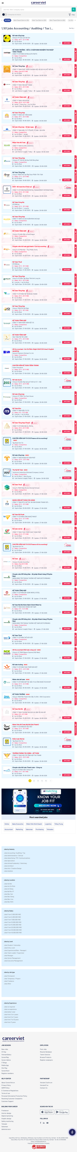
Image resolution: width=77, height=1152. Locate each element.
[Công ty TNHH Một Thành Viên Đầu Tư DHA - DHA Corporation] (7, 697)
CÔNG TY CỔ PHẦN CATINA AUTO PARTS (24, 54)
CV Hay (4, 1052)
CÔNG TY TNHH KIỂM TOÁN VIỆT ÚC (23, 322)
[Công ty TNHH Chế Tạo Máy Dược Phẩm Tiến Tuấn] (7, 175)
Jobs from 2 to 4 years (11, 1014)
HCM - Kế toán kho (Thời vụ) (22, 187)
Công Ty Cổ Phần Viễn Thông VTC (22, 770)
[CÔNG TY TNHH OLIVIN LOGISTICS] (7, 145)
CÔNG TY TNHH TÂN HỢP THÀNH (22, 85)
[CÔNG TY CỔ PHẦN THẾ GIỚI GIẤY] (7, 638)
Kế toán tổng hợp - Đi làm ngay (23, 127)
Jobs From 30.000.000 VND (13, 930)
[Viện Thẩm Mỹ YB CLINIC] (7, 338)
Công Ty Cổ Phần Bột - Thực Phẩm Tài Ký (25, 250)
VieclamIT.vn (44, 1085)
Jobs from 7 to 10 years (11, 1019)
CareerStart (6, 1071)
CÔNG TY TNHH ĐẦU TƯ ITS (20, 410)
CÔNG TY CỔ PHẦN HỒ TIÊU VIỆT (22, 726)
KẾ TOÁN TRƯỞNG (20, 694)
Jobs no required (9, 1007)
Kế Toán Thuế (17, 262)
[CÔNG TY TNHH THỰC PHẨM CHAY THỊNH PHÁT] (7, 532)
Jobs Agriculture (9, 861)
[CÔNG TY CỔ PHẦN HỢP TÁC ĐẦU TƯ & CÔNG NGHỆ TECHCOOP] (7, 682)
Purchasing (40, 829)
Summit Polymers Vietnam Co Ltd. (23, 353)
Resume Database (46, 1052)
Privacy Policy (6, 1085)
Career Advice (6, 1060)
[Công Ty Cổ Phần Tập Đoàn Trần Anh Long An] (7, 279)
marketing (19, 829)
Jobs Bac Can (8, 894)
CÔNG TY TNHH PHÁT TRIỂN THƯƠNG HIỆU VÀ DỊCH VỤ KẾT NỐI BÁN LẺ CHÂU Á (33, 69)
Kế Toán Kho (16, 408)
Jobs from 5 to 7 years (11, 1017)
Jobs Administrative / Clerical (13, 855)
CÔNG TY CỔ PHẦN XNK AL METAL (22, 426)
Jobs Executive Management (13, 961)
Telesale (4, 1124)
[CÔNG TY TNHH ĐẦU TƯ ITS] (7, 411)
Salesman (29, 829)
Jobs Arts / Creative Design (12, 868)
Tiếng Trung (58, 824)
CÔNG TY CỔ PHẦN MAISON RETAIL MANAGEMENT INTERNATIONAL (33, 190)
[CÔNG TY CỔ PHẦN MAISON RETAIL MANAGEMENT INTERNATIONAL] (7, 190)
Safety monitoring (7, 1121)
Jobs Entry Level (9, 948)
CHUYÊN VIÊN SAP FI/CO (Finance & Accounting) (29, 439)
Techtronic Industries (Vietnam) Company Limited (28, 472)
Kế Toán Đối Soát (18, 514)
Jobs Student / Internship (12, 945)
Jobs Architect (9, 866)
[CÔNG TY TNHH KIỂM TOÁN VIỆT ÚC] (7, 323)
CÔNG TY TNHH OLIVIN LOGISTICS (22, 146)
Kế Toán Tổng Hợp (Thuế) (21, 423)
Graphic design (6, 1118)
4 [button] (42, 781)
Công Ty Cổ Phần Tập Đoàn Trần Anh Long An (26, 278)
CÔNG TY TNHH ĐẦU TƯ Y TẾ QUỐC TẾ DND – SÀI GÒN (28, 130)
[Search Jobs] (74, 10)
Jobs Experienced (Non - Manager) (15, 950)
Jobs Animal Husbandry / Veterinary (15, 863)
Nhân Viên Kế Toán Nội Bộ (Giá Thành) (25, 724)
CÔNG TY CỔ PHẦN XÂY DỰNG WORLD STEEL (26, 592)
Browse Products (45, 1057)
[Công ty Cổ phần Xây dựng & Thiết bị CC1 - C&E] (7, 383)
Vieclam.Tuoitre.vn (46, 1082)
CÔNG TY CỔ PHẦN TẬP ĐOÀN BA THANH (24, 294)
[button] (60, 43)
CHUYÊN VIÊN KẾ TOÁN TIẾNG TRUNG (25, 365)
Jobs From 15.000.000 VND (12, 925)
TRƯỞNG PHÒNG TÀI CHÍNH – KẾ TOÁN (25, 753)
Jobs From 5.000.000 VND (12, 917)
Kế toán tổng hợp (18, 35)
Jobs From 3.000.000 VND (12, 914)
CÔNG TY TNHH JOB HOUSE (20, 100)
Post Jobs (43, 1049)
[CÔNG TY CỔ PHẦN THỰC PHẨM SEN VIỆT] (7, 667)
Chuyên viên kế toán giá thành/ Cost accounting (29, 246)
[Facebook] (40, 1123)
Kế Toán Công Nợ (18, 202)
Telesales (50, 829)
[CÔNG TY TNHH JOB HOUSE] (7, 100)
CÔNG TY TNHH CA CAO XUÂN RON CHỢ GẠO (26, 219)
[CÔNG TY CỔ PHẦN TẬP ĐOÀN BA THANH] (7, 293)
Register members (8, 1073)
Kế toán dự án (17, 380)
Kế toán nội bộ (17, 529)
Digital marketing (7, 1116)
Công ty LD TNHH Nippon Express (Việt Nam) (26, 652)
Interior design (6, 1113)
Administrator (6, 1129)
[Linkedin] (44, 1123)
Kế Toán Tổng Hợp (18, 66)
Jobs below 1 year (9, 1012)
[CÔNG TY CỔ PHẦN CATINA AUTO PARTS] (7, 53)
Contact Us (43, 1088)
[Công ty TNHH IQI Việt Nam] (7, 309)
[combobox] (36, 10)
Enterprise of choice (14, 14)
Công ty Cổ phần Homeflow (20, 562)
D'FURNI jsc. (16, 204)
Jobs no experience (10, 1009)
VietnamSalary (6, 1054)
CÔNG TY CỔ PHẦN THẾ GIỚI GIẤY (22, 637)
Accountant (9, 829)
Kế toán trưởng (19, 664)
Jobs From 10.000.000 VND (12, 922)
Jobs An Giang (8, 889)
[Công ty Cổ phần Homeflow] (7, 561)
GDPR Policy (5, 1088)
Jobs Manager (8, 955)
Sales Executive (17, 824)
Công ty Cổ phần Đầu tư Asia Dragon (23, 234)
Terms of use (6, 1093)
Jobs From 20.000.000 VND (13, 927)
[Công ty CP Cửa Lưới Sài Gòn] (7, 38)
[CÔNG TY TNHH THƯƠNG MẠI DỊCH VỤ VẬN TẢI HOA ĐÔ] (7, 712)
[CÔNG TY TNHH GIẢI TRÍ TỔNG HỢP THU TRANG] (7, 756)
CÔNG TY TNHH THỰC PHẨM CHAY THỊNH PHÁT (26, 532)
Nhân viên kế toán (20, 679)
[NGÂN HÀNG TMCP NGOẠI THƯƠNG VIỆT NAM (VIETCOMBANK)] (7, 577)
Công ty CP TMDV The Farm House (22, 396)
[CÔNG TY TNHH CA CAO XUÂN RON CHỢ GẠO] (7, 219)
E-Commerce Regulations (10, 1090)
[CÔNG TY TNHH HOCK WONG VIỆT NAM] (7, 608)
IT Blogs (4, 1062)
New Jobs (5, 1049)
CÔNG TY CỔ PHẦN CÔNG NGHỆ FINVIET (24, 516)
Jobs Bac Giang (9, 896)
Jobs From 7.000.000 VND (12, 919)
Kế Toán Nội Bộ (17, 709)
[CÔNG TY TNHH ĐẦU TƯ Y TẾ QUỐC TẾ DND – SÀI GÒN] (7, 130)
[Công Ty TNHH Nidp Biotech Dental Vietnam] (7, 487)
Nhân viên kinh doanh (34, 824)
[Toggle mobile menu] (3, 3)
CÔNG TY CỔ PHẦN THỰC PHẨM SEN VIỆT (24, 667)
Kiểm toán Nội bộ (18, 739)
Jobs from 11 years (10, 1022)
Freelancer (5, 1110)
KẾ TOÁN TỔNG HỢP (19, 97)
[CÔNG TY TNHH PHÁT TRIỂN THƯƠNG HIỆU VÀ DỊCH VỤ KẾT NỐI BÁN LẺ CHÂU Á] (7, 69)
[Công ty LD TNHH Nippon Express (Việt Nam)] (7, 653)
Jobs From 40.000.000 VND (13, 932)
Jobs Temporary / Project (12, 978)
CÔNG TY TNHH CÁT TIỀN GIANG (22, 115)
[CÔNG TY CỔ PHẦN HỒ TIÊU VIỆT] (7, 727)
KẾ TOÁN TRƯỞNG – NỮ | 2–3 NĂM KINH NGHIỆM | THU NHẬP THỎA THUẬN (33, 51)
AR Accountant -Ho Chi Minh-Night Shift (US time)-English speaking (33, 350)
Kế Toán (15, 559)
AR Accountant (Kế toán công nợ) (26, 650)
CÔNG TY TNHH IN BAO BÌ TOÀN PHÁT (23, 457)
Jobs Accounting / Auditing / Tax (14, 853)
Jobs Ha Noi (8, 884)
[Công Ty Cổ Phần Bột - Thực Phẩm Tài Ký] (7, 249)
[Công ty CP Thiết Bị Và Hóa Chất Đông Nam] (7, 161)
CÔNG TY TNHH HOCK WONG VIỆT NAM (24, 607)
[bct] (38, 1147)
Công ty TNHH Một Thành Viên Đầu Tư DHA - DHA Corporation (31, 697)
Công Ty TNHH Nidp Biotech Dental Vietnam (26, 488)
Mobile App (5, 1065)
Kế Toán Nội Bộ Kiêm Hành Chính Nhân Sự (26, 605)
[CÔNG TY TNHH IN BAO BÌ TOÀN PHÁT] (7, 458)
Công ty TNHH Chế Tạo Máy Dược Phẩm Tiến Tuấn (27, 174)
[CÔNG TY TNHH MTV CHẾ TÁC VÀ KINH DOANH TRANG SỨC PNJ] (7, 503)
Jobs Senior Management (12, 958)
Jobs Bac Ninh (8, 902)
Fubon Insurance (17, 367)
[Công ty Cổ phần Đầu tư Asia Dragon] (7, 234)
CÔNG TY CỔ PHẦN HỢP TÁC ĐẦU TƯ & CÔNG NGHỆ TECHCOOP (31, 682)
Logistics (48, 824)
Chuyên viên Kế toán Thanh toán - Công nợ (27, 767)
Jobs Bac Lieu (8, 899)
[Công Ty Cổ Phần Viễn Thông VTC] (7, 770)
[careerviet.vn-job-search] (47, 1112)
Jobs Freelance (9, 981)
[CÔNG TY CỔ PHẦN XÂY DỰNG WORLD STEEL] (7, 593)
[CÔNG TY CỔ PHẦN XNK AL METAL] (7, 426)
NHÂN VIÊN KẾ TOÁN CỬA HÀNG (23, 500)
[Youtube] (47, 1123)
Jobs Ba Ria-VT (9, 891)
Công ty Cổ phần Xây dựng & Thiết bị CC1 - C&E (26, 382)
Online (7, 824)
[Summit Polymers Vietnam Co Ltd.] (7, 352)
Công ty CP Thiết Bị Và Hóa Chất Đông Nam (25, 160)
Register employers (46, 1060)
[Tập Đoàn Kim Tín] (7, 441)
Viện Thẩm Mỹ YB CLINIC (20, 337)
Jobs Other (7, 984)
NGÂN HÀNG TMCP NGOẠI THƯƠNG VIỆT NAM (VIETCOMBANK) (31, 578)
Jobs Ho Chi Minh (9, 886)
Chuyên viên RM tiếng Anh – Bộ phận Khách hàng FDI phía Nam (32, 620)
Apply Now (67, 43)
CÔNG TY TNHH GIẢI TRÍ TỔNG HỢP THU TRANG (26, 755)
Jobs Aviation (8, 871)
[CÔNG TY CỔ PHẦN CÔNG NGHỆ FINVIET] (7, 517)
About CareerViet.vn (8, 1082)
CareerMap (5, 1057)
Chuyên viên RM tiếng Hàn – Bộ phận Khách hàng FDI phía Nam (32, 575)
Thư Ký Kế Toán (19, 470)
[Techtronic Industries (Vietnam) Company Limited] (7, 473)
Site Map (4, 1068)
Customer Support (8, 1101)
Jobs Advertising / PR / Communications (17, 858)
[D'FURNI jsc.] (7, 205)
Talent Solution (45, 1054)
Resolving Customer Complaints (12, 1098)
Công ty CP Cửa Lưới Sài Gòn (21, 38)
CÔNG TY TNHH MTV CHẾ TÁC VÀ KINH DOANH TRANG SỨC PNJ (30, 502)
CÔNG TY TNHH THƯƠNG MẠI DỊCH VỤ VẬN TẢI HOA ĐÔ (29, 712)
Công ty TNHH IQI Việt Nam (20, 308)
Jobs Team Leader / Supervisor (14, 953)
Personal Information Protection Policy (14, 1096)
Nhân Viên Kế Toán (18, 142)
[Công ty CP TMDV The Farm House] (7, 397)
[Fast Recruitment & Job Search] (38, 3)
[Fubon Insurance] (7, 368)
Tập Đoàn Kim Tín (17, 443)
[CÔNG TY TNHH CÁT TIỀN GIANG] (7, 115)
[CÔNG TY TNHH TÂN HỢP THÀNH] (7, 84)
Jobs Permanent (9, 976)
